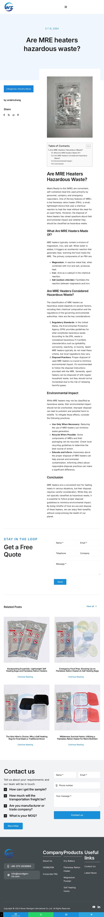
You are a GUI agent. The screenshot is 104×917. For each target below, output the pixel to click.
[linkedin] (99, 907)
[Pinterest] (18, 115)
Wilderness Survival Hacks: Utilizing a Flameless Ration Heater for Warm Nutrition (77, 737)
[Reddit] (13, 115)
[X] (8, 115)
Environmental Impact (63, 161)
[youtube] (94, 907)
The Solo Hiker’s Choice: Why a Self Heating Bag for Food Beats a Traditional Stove (26, 737)
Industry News (24, 89)
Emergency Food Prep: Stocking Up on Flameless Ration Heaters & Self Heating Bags (77, 669)
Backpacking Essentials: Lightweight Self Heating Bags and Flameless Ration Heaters (26, 669)
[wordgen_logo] (9, 3)
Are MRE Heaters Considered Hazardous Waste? (70, 157)
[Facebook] (4, 115)
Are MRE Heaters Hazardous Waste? (66, 150)
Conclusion (59, 164)
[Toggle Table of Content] (87, 146)
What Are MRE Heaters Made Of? (67, 153)
